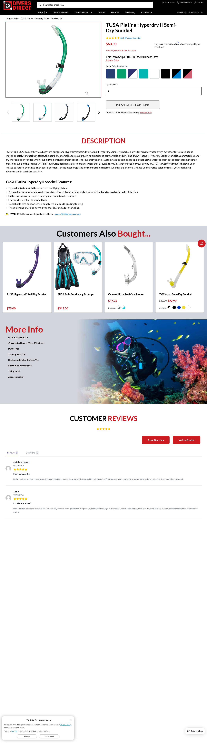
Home (8, 18)
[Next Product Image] (90, 59)
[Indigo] (111, 74)
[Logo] (19, 8)
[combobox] (97, 5)
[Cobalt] (133, 74)
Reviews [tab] (12, 453)
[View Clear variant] (189, 308)
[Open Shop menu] (46, 12)
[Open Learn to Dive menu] (91, 12)
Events (102, 12)
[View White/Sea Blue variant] (123, 308)
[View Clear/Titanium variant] (119, 308)
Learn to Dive (81, 12)
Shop (40, 12)
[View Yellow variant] (184, 308)
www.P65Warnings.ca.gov (67, 214)
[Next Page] (99, 112)
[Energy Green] (122, 74)
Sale (16, 18)
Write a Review (187, 440)
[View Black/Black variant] (174, 308)
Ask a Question (156, 440)
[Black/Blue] (177, 74)
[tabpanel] (103, 487)
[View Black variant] (169, 308)
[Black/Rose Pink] (187, 74)
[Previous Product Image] (15, 59)
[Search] (39, 5)
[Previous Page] (7, 112)
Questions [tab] (32, 453)
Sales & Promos (61, 12)
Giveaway (130, 12)
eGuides (115, 12)
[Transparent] (155, 74)
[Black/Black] (166, 74)
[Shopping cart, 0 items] (202, 12)
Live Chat (200, 2)
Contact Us (146, 12)
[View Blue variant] (179, 308)
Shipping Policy (112, 60)
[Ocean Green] (144, 74)
